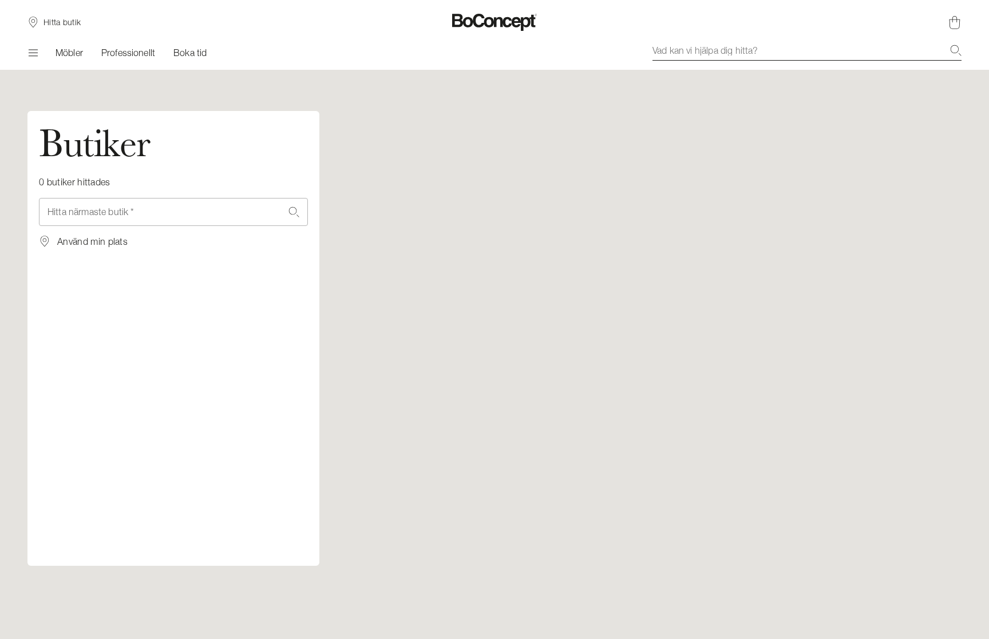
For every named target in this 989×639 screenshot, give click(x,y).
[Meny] (32, 52)
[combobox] (807, 50)
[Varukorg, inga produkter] (954, 22)
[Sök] (955, 50)
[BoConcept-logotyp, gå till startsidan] (494, 22)
